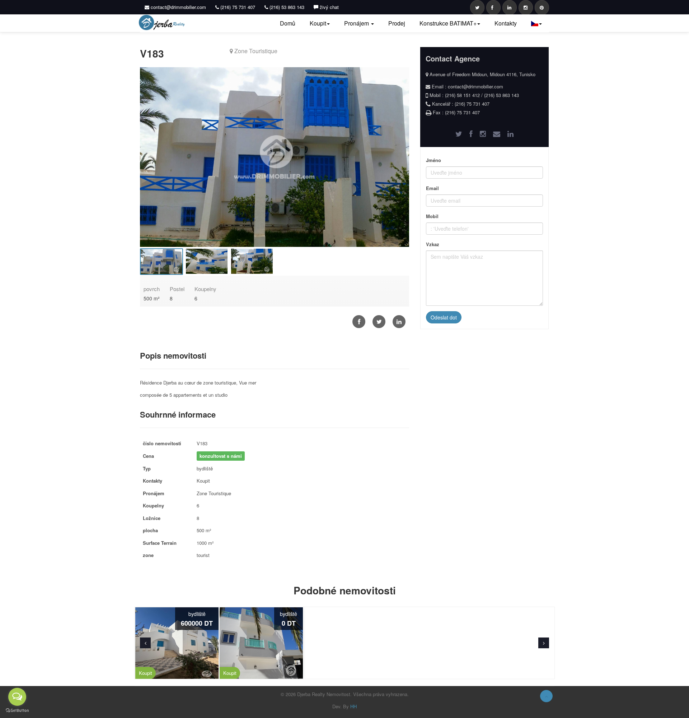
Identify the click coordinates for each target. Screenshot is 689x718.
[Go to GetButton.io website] (17, 710)
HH (353, 706)
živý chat (328, 7)
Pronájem (357, 23)
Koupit (318, 23)
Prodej (396, 23)
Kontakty (506, 23)
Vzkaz (432, 244)
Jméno (433, 160)
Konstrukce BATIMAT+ (448, 23)
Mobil (432, 216)
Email (432, 188)
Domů (287, 23)
